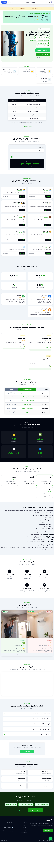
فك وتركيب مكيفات (44, 6)
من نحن (25, 825)
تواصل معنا (25, 827)
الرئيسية (51, 6)
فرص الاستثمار (24, 830)
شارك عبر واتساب (26, 751)
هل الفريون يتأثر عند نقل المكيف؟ (41, 719)
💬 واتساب (11, 825)
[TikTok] (4, 840)
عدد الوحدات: (41, 155)
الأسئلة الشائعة (24, 832)
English (4, 2)
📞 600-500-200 (9, 822)
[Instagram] (6, 840)
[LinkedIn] (2, 840)
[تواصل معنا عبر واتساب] (50, 838)
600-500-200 (11, 2)
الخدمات (27, 2)
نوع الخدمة (41, 147)
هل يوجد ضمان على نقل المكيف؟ (42, 734)
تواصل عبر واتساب (18, 810)
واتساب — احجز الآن (42, 50)
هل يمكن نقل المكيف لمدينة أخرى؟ (41, 729)
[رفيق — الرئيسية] (49, 2)
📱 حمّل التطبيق (47, 830)
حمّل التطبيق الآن (42, 55)
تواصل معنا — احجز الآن (27, 126)
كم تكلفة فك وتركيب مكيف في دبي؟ (41, 714)
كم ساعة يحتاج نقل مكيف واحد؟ (42, 724)
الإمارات (33, 2)
